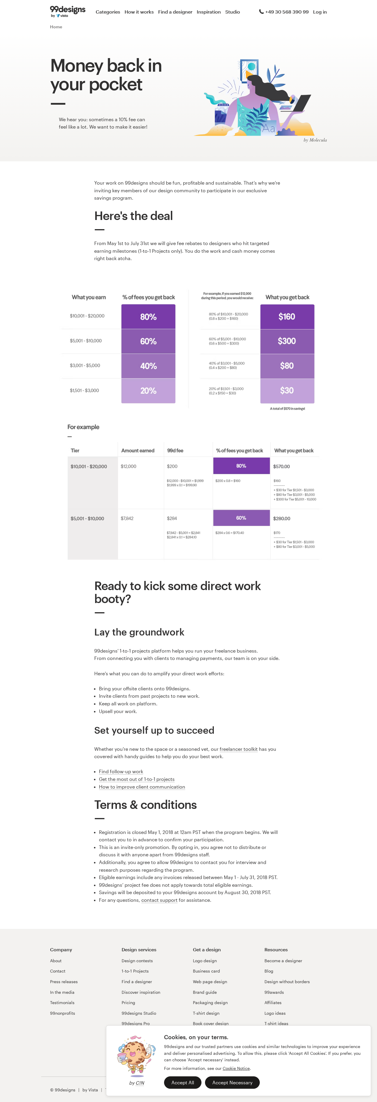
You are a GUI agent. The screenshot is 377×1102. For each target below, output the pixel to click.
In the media (62, 992)
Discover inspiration (141, 992)
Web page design (210, 981)
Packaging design (210, 1002)
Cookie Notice (236, 1068)
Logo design (205, 960)
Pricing (128, 1002)
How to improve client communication (142, 786)
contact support (159, 900)
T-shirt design (206, 1013)
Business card (206, 970)
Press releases (64, 981)
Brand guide (205, 992)
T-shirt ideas (276, 1023)
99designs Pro (136, 1023)
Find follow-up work (121, 771)
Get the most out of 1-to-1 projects (137, 779)
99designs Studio (139, 1013)
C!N (139, 1082)
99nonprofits (62, 1013)
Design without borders (287, 981)
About (56, 960)
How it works (139, 11)
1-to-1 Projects (135, 970)
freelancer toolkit (239, 749)
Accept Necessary (232, 1082)
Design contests (137, 960)
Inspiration (209, 11)
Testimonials (62, 1002)
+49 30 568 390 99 (287, 11)
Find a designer (175, 11)
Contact (57, 970)
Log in (320, 11)
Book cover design (211, 1023)
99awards (274, 992)
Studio (232, 11)
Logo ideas (275, 1013)
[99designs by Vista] (67, 12)
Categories (108, 11)
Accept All (182, 1082)
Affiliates (273, 1002)
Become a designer (283, 960)
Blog (268, 970)
